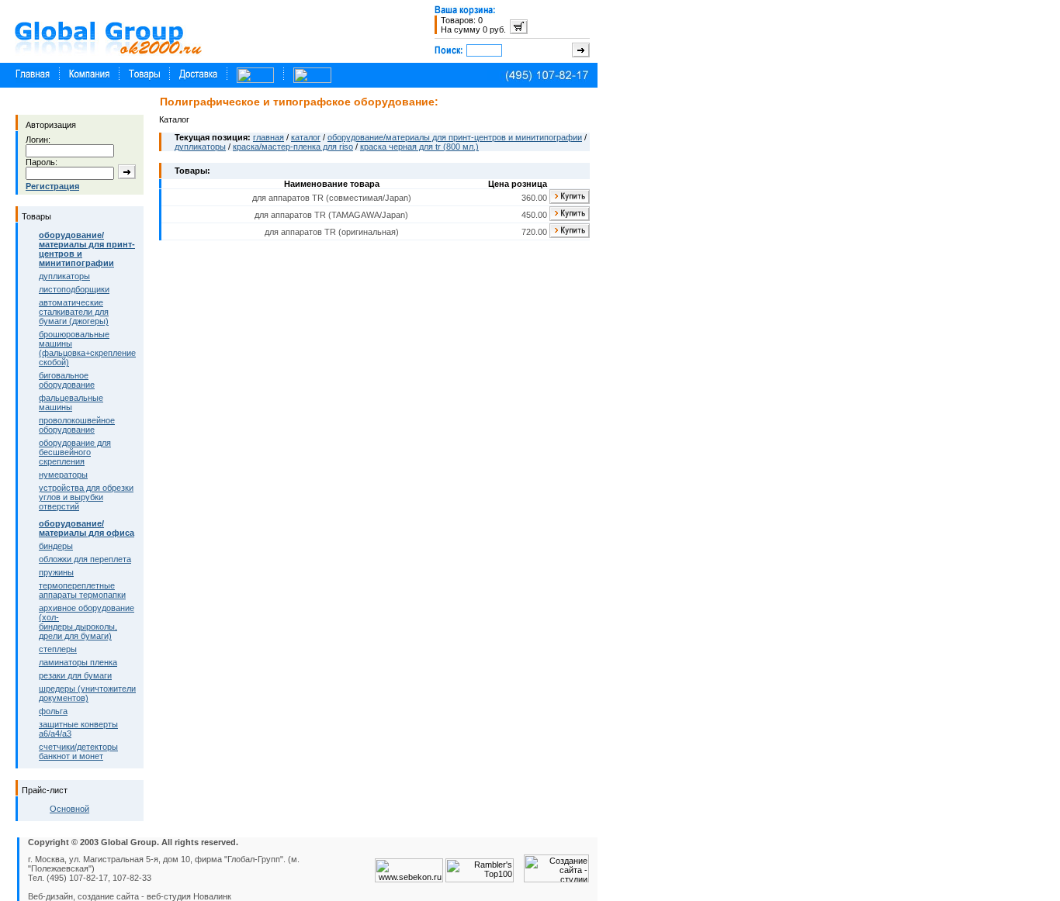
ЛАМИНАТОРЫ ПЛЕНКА (78, 662)
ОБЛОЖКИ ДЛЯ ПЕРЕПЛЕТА (85, 559)
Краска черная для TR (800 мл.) (419, 146)
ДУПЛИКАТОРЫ (64, 276)
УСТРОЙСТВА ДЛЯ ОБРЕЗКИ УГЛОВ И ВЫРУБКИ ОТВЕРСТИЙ (86, 497)
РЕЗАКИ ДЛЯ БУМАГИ (75, 675)
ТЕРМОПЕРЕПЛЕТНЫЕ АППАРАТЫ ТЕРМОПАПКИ (82, 590)
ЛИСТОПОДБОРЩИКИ (74, 289)
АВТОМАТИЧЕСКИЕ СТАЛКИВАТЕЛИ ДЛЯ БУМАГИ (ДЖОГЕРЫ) (74, 312)
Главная (268, 137)
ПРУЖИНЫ (56, 572)
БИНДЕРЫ (56, 546)
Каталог (305, 137)
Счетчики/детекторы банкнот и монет (78, 751)
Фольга (53, 711)
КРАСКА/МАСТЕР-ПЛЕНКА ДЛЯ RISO (293, 146)
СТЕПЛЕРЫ (58, 649)
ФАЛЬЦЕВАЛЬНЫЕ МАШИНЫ (71, 402)
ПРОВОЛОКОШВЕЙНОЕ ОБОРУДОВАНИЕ (77, 425)
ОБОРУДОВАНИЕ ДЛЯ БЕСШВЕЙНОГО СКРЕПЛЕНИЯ (75, 452)
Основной (69, 808)
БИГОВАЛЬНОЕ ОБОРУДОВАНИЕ (67, 380)
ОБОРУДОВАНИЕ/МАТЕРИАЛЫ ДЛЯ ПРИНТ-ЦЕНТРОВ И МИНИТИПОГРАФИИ (454, 137)
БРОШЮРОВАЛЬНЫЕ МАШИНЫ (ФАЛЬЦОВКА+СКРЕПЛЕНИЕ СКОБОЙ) (87, 348)
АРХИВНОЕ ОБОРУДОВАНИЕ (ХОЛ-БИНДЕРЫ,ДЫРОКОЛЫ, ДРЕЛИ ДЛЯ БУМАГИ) (86, 621)
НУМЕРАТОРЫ (63, 474)
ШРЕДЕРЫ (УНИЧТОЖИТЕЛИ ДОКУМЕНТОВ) (87, 693)
